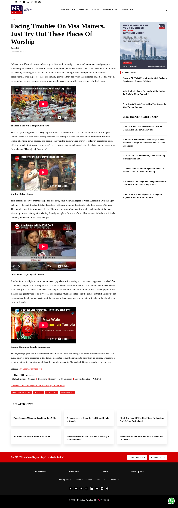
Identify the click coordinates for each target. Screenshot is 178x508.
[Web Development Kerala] (103, 500)
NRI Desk (97, 379)
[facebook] (12, 3)
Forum (95, 9)
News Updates (110, 9)
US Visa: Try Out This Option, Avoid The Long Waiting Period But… (144, 157)
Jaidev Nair (15, 48)
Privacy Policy (65, 480)
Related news (23, 404)
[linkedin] (27, 3)
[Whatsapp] (171, 504)
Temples (38, 392)
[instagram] (20, 3)
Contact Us (127, 9)
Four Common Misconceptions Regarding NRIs (34, 418)
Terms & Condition (84, 480)
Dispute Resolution (82, 379)
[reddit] (39, 3)
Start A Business (19, 379)
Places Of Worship (21, 392)
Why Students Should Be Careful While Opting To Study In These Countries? (144, 92)
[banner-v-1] (143, 68)
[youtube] (24, 3)
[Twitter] (16, 3)
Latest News (129, 72)
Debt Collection (65, 379)
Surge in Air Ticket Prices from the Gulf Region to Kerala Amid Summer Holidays (145, 79)
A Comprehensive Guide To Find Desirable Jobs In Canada (88, 419)
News (13, 20)
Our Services (68, 9)
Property (52, 379)
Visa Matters (67, 392)
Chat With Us (137, 457)
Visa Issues (51, 392)
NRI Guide (83, 9)
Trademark (42, 379)
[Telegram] (31, 3)
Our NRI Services (24, 374)
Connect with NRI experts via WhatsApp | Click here (38, 385)
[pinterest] (35, 3)
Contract (31, 379)
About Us (101, 480)
